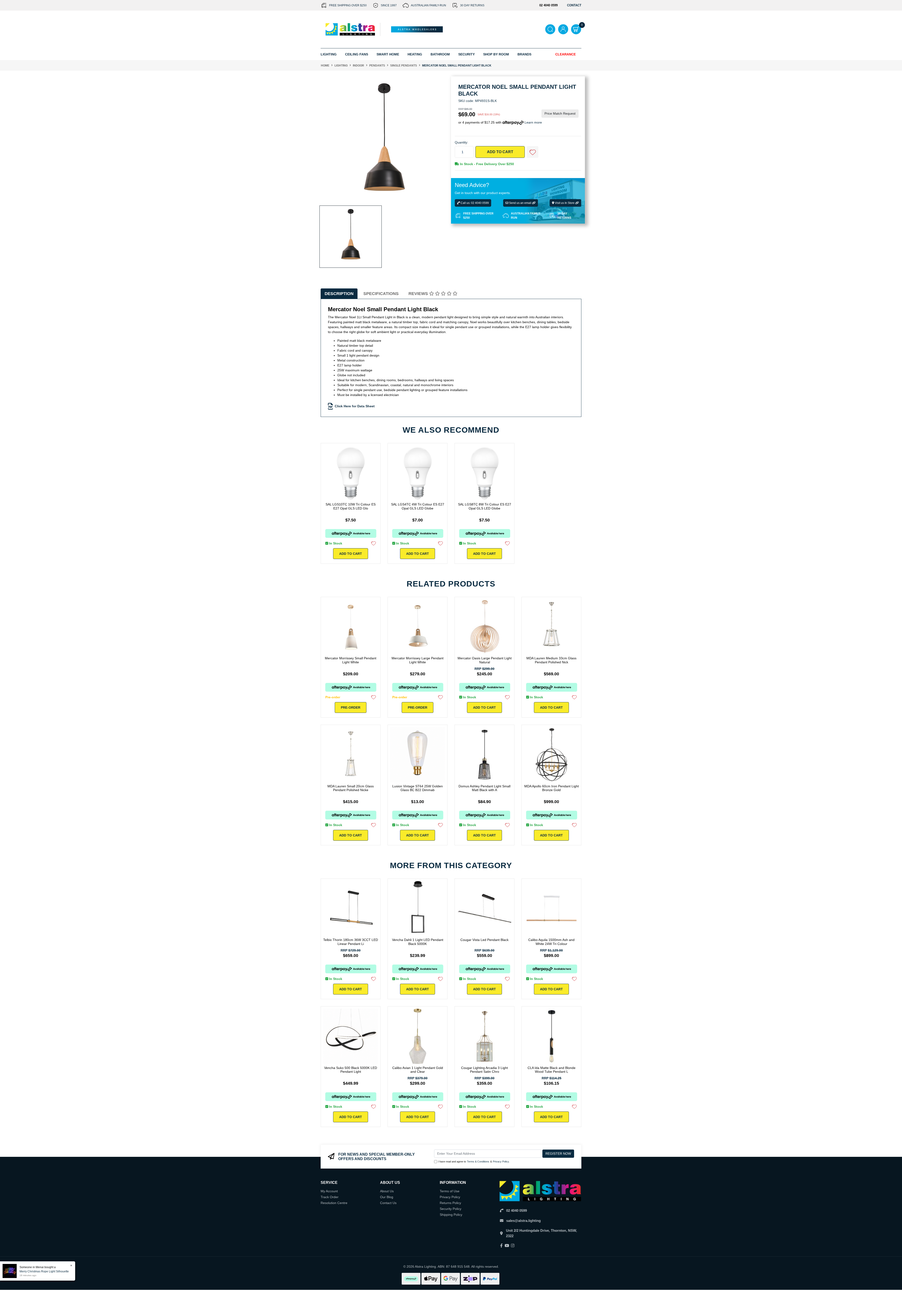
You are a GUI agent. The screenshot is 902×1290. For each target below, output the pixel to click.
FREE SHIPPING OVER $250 (348, 5)
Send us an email (520, 203)
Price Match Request (559, 113)
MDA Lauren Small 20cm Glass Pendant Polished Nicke (350, 788)
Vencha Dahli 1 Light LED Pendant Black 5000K (417, 942)
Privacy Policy (501, 1161)
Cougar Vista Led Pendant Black (484, 940)
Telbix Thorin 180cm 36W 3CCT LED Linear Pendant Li (350, 942)
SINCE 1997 (389, 5)
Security (466, 54)
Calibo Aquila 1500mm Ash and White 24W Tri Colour (551, 942)
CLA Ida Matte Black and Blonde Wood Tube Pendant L (551, 1070)
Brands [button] (524, 54)
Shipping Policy (451, 1214)
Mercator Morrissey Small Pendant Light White (350, 660)
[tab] (339, 293)
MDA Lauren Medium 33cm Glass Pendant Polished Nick (551, 660)
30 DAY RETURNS (472, 5)
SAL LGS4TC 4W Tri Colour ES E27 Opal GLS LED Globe (417, 506)
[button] (532, 152)
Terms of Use (449, 1191)
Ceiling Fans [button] (356, 54)
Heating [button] (415, 54)
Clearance (565, 54)
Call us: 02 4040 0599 (474, 203)
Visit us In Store (564, 203)
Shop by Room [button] (496, 54)
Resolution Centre (334, 1203)
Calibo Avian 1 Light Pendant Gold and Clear (417, 1070)
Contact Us (388, 1203)
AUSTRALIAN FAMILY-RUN (428, 5)
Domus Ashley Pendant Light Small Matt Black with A (484, 788)
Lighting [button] (329, 54)
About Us (387, 1191)
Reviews (418, 293)
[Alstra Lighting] (351, 29)
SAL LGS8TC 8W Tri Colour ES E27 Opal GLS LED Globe (484, 506)
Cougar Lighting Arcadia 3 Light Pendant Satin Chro (484, 1070)
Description (339, 293)
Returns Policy (450, 1203)
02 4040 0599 (516, 1210)
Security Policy (450, 1209)
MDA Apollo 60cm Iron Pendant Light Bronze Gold (551, 788)
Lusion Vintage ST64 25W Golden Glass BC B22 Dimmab (417, 788)
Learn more (533, 122)
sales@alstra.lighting (523, 1221)
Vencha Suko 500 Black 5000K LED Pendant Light (350, 1070)
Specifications (381, 293)
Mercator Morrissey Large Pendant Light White (417, 660)
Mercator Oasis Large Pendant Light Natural (485, 660)
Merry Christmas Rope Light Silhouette (44, 1271)
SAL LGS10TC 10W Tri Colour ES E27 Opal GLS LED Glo (351, 506)
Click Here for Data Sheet (355, 406)
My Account (329, 1191)
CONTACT (574, 5)
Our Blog (386, 1197)
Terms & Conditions (478, 1161)
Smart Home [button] (388, 54)
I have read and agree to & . (474, 1161)
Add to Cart (500, 152)
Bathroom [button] (440, 54)
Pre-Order (350, 707)
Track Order (329, 1197)
